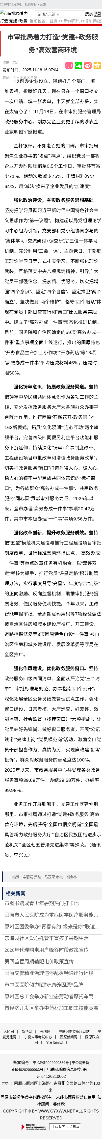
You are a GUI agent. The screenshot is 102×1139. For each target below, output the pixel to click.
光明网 (45, 1031)
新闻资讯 (72, 21)
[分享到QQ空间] (97, 65)
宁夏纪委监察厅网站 (74, 1031)
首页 (53, 21)
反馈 (43, 4)
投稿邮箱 (31, 4)
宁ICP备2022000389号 (51, 1063)
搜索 (89, 14)
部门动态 (94, 21)
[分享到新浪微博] (88, 65)
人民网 (8, 1031)
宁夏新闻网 (54, 1042)
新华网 (27, 1031)
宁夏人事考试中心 (38, 1037)
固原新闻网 (68, 1037)
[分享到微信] (78, 65)
